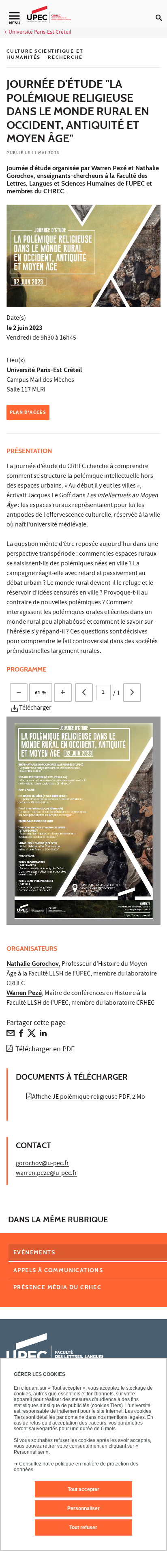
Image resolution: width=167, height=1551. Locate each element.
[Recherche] (161, 11)
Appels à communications (58, 1270)
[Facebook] (21, 1035)
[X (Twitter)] (32, 1035)
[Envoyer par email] (10, 1035)
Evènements (34, 1252)
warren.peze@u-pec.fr (46, 1174)
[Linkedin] (43, 1035)
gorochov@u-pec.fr (42, 1164)
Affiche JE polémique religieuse (75, 1097)
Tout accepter (83, 1489)
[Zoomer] (63, 692)
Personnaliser (83, 1508)
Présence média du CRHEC (57, 1287)
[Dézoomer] (19, 692)
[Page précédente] (84, 692)
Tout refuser (83, 1527)
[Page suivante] (132, 692)
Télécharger (34, 708)
